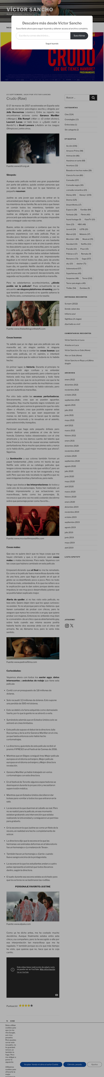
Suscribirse (79, 35)
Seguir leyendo (52, 43)
